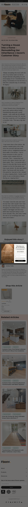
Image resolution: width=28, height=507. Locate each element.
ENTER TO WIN (20, 260)
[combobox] (16, 256)
